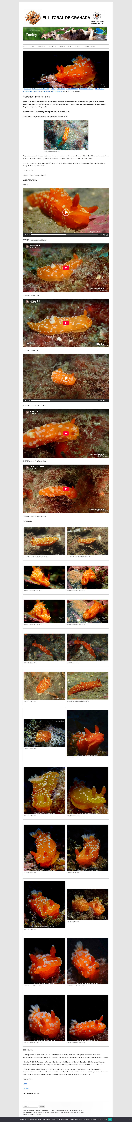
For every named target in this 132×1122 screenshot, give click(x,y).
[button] (66, 212)
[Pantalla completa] (107, 235)
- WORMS (26, 1089)
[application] (66, 212)
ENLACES (32, 46)
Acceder (39, 1114)
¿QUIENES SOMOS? (89, 46)
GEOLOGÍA (41, 46)
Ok (110, 1119)
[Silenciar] (104, 235)
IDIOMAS (77, 46)
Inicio (24, 46)
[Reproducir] (25, 235)
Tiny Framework (31, 1114)
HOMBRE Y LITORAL (64, 46)
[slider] (64, 234)
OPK (25, 1084)
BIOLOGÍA (51, 46)
